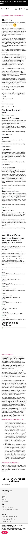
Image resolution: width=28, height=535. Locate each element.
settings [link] (20, 529)
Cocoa (3, 496)
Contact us (4, 511)
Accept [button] (4, 532)
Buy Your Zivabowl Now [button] (7, 232)
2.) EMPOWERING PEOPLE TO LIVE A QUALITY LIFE (12, 419)
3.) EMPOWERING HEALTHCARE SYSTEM (10, 462)
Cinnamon (4, 497)
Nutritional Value (17, 15)
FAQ (3, 506)
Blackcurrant (5, 501)
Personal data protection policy (10, 509)
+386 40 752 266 (6, 521)
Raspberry (4, 499)
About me (4, 15)
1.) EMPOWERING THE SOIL (7, 354)
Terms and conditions (7, 507)
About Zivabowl (9, 15)
